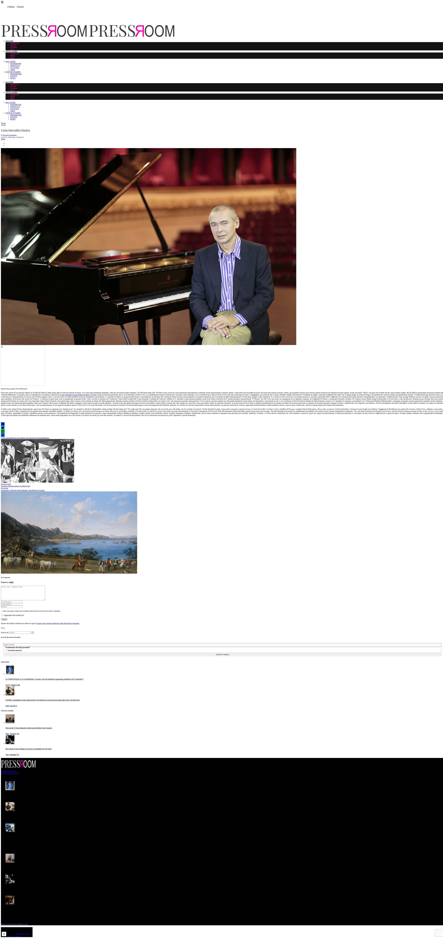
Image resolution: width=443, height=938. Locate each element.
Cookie (18, 936)
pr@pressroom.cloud (8, 771)
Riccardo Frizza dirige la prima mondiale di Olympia (29, 888)
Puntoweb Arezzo (23, 934)
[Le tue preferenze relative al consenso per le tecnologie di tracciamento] (4, 934)
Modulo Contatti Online (9, 773)
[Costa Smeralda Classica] (148, 344)
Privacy (10, 936)
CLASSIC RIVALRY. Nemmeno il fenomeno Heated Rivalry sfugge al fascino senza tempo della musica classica (41, 838)
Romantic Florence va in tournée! (21, 867)
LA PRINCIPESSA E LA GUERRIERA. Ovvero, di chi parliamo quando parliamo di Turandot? (44, 795)
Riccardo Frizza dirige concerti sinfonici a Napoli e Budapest (32, 909)
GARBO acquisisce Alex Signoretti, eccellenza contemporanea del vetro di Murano (43, 815)
